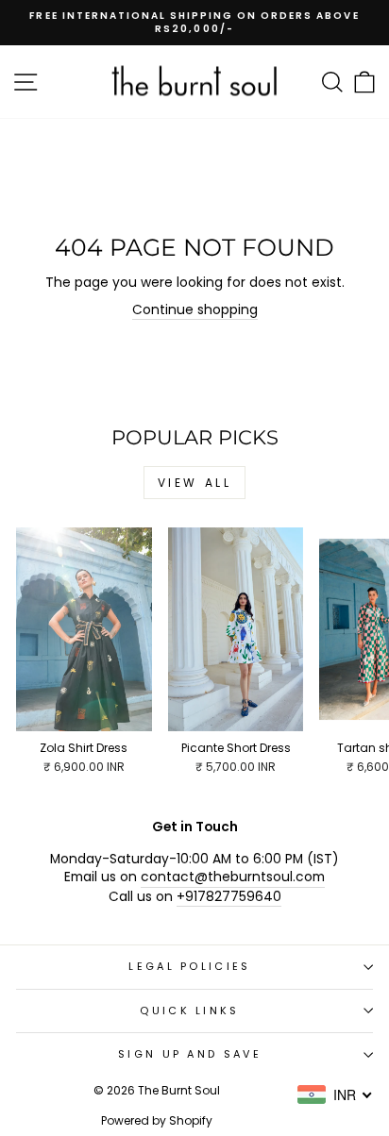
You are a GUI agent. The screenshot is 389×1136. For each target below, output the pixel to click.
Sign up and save (190, 1053)
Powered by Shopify (156, 1120)
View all (195, 483)
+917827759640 (229, 897)
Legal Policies (189, 966)
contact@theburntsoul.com (233, 877)
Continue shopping (195, 310)
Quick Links (189, 1010)
